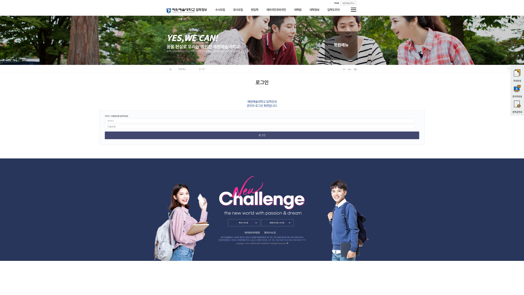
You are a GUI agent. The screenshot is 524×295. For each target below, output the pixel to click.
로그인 (202, 69)
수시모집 (220, 10)
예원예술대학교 (348, 3)
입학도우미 (333, 10)
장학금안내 (517, 111)
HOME (336, 3)
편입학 (254, 10)
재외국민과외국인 (276, 10)
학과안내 (517, 80)
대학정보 (314, 10)
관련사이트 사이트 (277, 223)
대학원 (297, 10)
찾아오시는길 (270, 232)
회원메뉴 (182, 69)
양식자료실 (517, 96)
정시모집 (238, 10)
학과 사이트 (243, 223)
